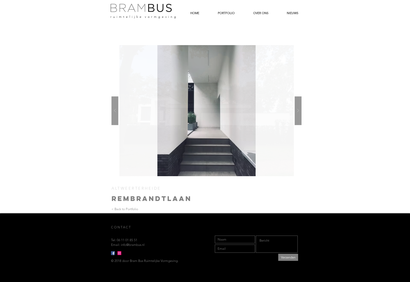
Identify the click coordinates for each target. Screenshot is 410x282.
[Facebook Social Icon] (113, 253)
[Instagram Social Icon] (119, 253)
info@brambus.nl (133, 245)
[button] (206, 110)
